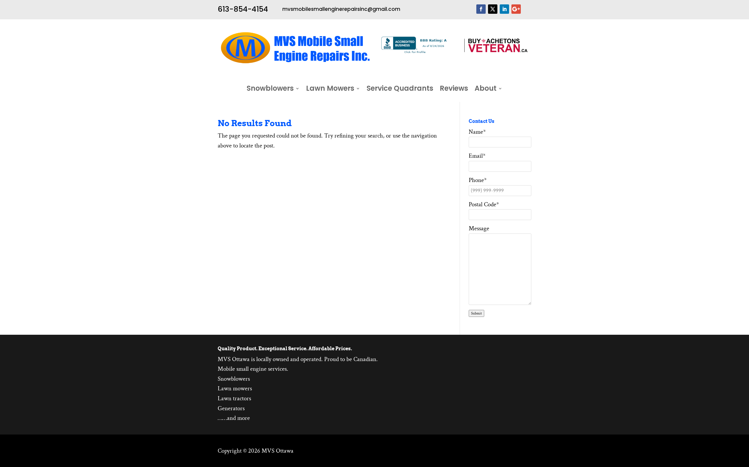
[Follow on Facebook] (481, 9)
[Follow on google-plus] (516, 9)
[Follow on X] (492, 9)
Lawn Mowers (330, 89)
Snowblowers (270, 89)
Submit (476, 313)
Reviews (454, 89)
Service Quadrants (400, 89)
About (486, 89)
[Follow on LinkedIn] (504, 9)
